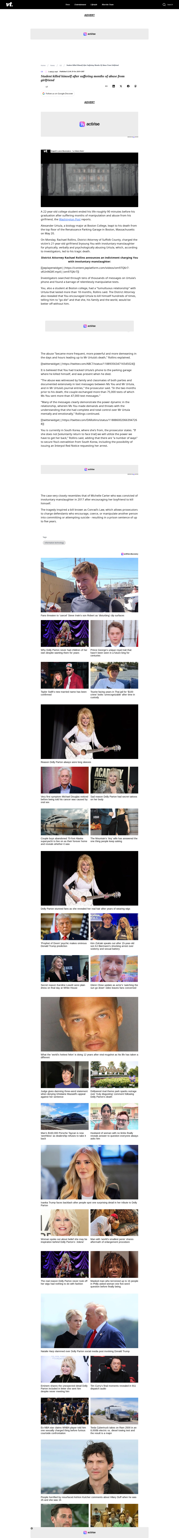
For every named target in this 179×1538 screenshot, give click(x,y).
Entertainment (80, 5)
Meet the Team (107, 5)
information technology (54, 543)
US (61, 65)
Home (43, 65)
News (68, 5)
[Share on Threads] (135, 86)
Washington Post (70, 219)
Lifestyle (94, 5)
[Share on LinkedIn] (113, 86)
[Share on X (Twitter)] (121, 86)
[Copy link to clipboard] (106, 86)
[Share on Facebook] (128, 86)
